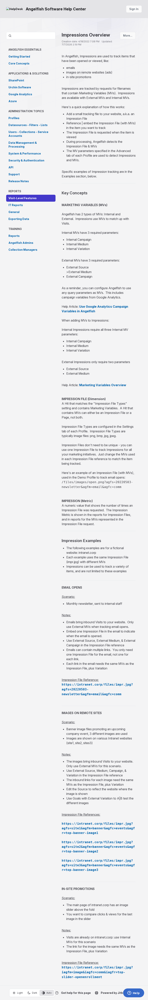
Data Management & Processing (22, 144)
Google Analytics (20, 94)
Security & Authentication (26, 160)
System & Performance (24, 153)
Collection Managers (22, 249)
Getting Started (19, 56)
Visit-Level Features (22, 198)
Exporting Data (18, 219)
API (10, 167)
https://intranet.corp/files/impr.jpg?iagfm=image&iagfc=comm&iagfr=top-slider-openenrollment (97, 972)
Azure (12, 101)
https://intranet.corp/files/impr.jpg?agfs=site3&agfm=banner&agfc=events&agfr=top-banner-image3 (98, 865)
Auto (49, 992)
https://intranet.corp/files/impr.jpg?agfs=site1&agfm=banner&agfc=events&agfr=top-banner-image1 (98, 828)
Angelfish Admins (20, 242)
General (13, 212)
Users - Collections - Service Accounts (28, 133)
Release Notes (18, 181)
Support (14, 174)
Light (20, 992)
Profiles (13, 118)
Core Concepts (18, 63)
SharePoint (16, 80)
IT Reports (15, 205)
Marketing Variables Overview (102, 385)
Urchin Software (19, 87)
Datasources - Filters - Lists (28, 125)
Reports (14, 235)
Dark (34, 992)
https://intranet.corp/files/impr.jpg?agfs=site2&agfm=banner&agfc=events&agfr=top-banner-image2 (98, 846)
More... (127, 35)
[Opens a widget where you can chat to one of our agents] (133, 993)
